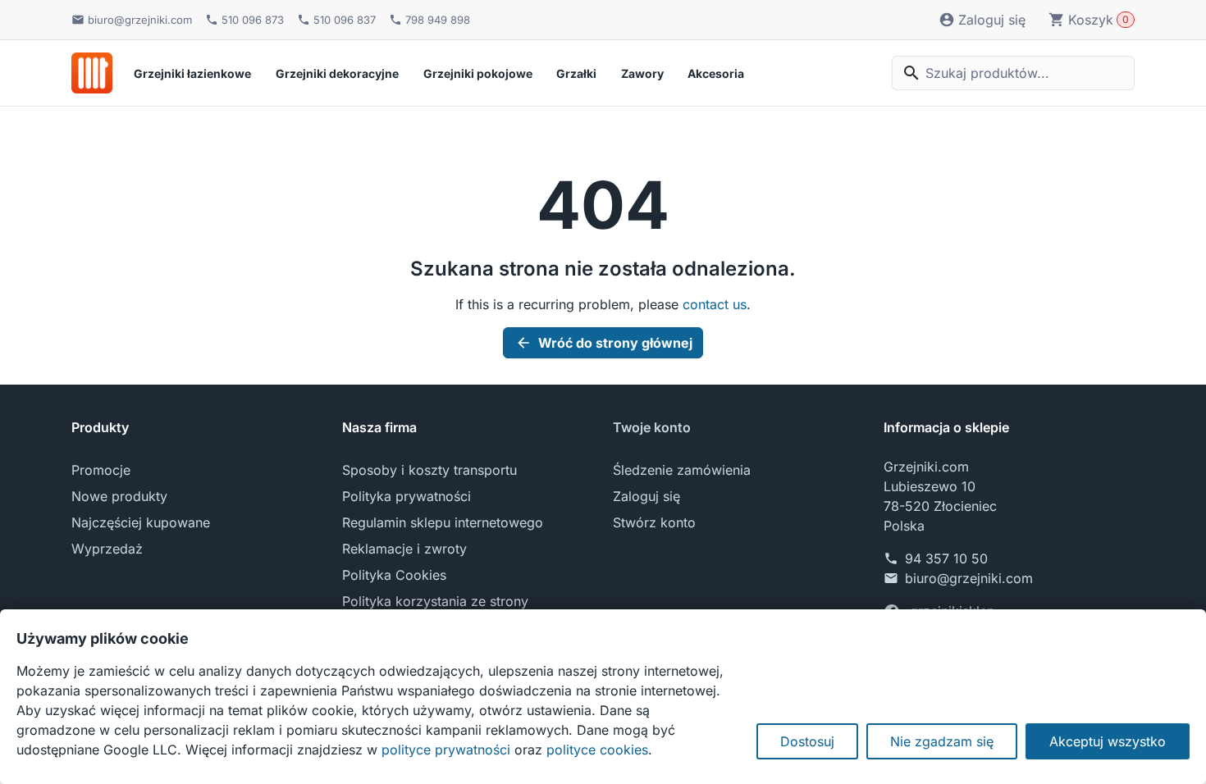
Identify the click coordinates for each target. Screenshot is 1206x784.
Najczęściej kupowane (140, 522)
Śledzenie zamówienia (682, 470)
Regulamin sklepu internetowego (442, 522)
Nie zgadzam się (942, 741)
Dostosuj (807, 741)
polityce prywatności (445, 749)
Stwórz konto (654, 522)
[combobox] (1013, 73)
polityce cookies (597, 749)
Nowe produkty (119, 496)
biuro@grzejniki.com (969, 578)
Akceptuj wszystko (1107, 741)
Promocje (100, 470)
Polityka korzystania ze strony (435, 601)
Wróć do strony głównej (603, 343)
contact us (715, 304)
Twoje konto (652, 427)
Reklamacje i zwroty (404, 548)
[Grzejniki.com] (91, 72)
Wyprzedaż (107, 548)
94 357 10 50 (946, 558)
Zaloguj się (646, 496)
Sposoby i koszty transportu (429, 470)
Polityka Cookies (394, 575)
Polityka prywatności (406, 496)
